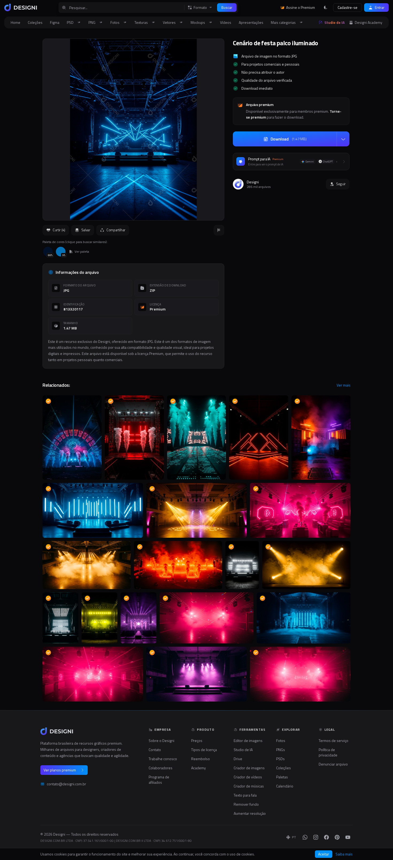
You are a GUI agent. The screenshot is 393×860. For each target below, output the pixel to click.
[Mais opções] (343, 139)
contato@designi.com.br (66, 784)
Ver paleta (82, 251)
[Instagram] (316, 837)
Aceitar (323, 854)
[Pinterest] (337, 837)
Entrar (379, 7)
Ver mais (343, 385)
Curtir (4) (59, 230)
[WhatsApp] (305, 837)
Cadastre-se (347, 7)
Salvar (85, 230)
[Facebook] (326, 837)
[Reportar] (219, 230)
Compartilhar (115, 230)
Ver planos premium (60, 770)
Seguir (341, 184)
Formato (200, 7)
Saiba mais (344, 854)
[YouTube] (348, 837)
